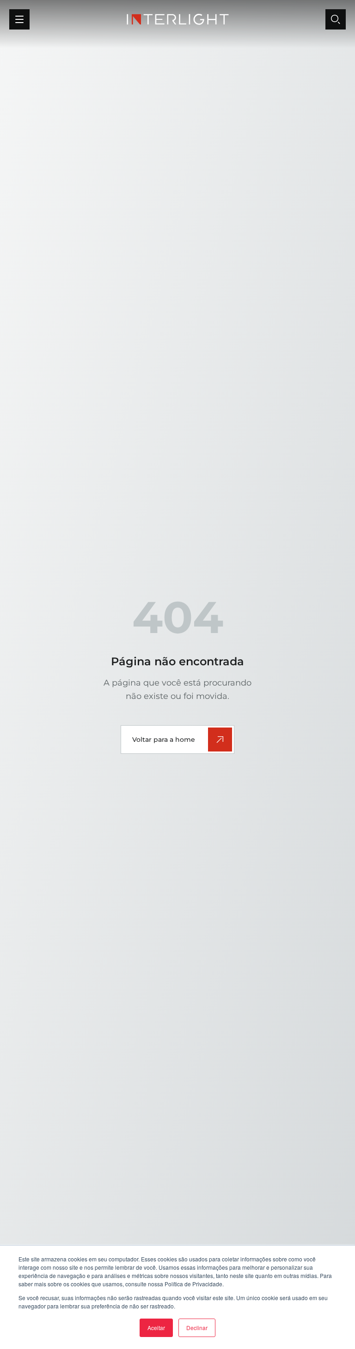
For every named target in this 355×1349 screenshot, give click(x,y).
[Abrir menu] (19, 19)
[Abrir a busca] (335, 19)
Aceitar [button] (156, 1327)
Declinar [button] (197, 1327)
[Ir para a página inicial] (178, 19)
